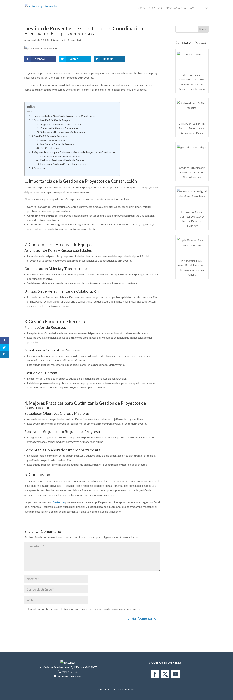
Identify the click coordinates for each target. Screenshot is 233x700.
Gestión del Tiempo (50, 148)
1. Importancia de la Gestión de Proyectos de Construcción (63, 116)
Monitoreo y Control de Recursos (57, 144)
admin (31, 40)
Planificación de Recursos (52, 140)
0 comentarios (75, 40)
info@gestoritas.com (70, 676)
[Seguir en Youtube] (175, 674)
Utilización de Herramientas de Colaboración (62, 132)
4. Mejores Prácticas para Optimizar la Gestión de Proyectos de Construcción (73, 152)
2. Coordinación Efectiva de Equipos (50, 120)
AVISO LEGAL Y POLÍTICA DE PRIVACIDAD (116, 689)
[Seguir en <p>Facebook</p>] (155, 674)
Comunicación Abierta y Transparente (59, 128)
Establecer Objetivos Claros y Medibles (60, 156)
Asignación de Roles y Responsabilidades (60, 124)
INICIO (141, 8)
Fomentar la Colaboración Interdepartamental (63, 164)
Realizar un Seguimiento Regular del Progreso (62, 160)
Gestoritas (59, 502)
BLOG (205, 8)
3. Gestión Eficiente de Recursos (49, 136)
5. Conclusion (38, 168)
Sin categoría (59, 40)
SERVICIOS (155, 8)
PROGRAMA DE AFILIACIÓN (181, 8)
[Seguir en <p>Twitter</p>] (165, 674)
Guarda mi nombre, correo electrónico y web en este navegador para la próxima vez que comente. (84, 608)
